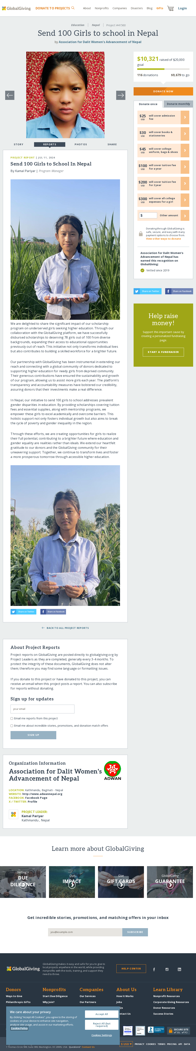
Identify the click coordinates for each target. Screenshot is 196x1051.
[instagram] (167, 969)
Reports (49, 144)
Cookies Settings (101, 1035)
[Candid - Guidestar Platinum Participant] (142, 1030)
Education (77, 25)
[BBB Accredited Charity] (157, 1031)
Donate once (148, 104)
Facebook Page (36, 798)
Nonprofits (102, 8)
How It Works (124, 996)
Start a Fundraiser (163, 352)
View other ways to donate (163, 238)
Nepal (95, 25)
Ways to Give (14, 996)
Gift (159, 8)
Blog (150, 8)
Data (187, 1044)
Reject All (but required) (101, 1025)
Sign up (33, 735)
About (87, 8)
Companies (120, 8)
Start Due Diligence (55, 996)
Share (112, 144)
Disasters (137, 8)
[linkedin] (179, 969)
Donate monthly (178, 104)
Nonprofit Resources (166, 996)
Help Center (131, 968)
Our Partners (88, 1002)
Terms (161, 1044)
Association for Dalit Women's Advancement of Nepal (100, 42)
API (180, 1044)
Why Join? (49, 1002)
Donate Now (163, 91)
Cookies (151, 1044)
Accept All (102, 1014)
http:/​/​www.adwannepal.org (42, 794)
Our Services (88, 996)
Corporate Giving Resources (171, 1002)
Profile (32, 801)
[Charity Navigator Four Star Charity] (129, 1030)
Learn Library (168, 989)
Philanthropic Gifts (18, 1002)
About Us (126, 989)
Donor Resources (164, 1007)
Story (18, 144)
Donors (13, 989)
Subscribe (135, 932)
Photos (81, 144)
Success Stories (163, 1013)
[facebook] (154, 969)
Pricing (172, 1044)
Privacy (139, 1044)
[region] (63, 1025)
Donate (53, 8)
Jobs (119, 1002)
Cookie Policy (19, 1028)
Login (182, 8)
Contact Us (123, 1013)
